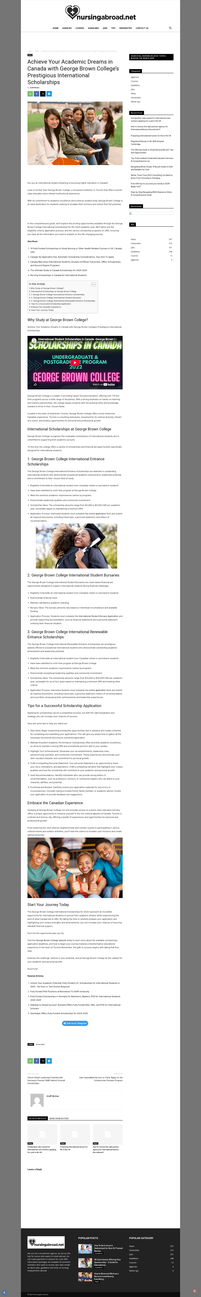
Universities (125, 28)
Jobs (105, 28)
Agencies (67, 28)
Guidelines (93, 28)
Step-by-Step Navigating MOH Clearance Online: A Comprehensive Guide (151, 193)
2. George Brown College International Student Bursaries (56, 298)
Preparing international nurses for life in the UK (151, 136)
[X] (43, 94)
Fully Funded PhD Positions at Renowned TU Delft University (59, 991)
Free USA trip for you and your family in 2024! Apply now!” (150, 185)
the (87, 513)
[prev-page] (29, 1158)
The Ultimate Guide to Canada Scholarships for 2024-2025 (58, 270)
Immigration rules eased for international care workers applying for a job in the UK (41, 1149)
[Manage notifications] (194, 1291)
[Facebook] (36, 94)
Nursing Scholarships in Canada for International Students (58, 275)
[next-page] (33, 1158)
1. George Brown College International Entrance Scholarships (58, 294)
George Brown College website (51, 940)
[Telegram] (49, 94)
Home (56, 28)
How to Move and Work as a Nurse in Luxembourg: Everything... (106, 1276)
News (37, 51)
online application (97, 513)
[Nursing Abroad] (100, 12)
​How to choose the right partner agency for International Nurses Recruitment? (106, 1149)
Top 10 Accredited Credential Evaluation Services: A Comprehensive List (152, 159)
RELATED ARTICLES (37, 1118)
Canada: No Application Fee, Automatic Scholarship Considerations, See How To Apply (72, 257)
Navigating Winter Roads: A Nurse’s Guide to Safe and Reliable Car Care (152, 168)
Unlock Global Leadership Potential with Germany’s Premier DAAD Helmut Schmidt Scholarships (46, 1080)
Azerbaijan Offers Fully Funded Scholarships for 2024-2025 (59, 1013)
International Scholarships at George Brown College (53, 291)
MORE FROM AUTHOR (59, 1118)
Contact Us (142, 28)
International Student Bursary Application (98, 616)
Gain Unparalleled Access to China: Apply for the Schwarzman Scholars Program (101, 1079)
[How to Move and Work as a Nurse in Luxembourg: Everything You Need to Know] (85, 1277)
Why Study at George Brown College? (47, 288)
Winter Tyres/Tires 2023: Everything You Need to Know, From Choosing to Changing (152, 176)
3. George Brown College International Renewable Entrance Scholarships (63, 301)
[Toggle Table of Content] (92, 284)
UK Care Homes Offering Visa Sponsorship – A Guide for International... (107, 1262)
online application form (100, 690)
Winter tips (135, 101)
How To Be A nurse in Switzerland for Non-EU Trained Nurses (108, 1248)
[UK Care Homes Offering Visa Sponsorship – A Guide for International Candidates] (85, 1263)
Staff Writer (34, 88)
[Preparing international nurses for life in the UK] (75, 1134)
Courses (79, 28)
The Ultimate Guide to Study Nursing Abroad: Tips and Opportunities (152, 151)
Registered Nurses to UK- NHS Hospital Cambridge (147, 142)
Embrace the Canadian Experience (46, 307)
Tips (113, 28)
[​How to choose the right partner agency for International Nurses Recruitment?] (108, 1134)
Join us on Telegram (76, 1023)
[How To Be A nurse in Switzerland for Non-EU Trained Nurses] (85, 1249)
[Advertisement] (151, 287)
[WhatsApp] (30, 94)
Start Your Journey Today (42, 310)
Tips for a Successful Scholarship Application (51, 304)
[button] (170, 28)
